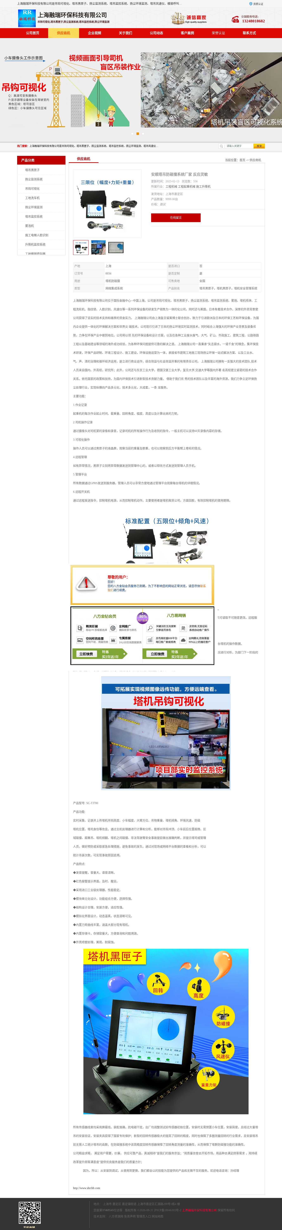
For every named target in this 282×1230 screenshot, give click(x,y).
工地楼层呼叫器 (35, 253)
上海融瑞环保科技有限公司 (199, 1210)
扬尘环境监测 (34, 207)
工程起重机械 (186, 186)
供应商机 (63, 33)
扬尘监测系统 (34, 179)
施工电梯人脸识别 (36, 235)
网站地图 (157, 1216)
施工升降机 (203, 186)
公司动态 (156, 33)
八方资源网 (116, 1216)
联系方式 (249, 33)
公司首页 (32, 33)
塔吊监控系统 (34, 216)
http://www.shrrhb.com (86, 1188)
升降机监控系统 (35, 244)
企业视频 (94, 33)
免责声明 (130, 1216)
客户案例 (187, 33)
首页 (242, 160)
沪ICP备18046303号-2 (167, 1210)
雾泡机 (29, 225)
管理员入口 (143, 1216)
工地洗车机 (32, 198)
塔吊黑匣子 (32, 170)
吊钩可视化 (32, 188)
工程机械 (171, 186)
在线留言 (176, 217)
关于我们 (125, 33)
